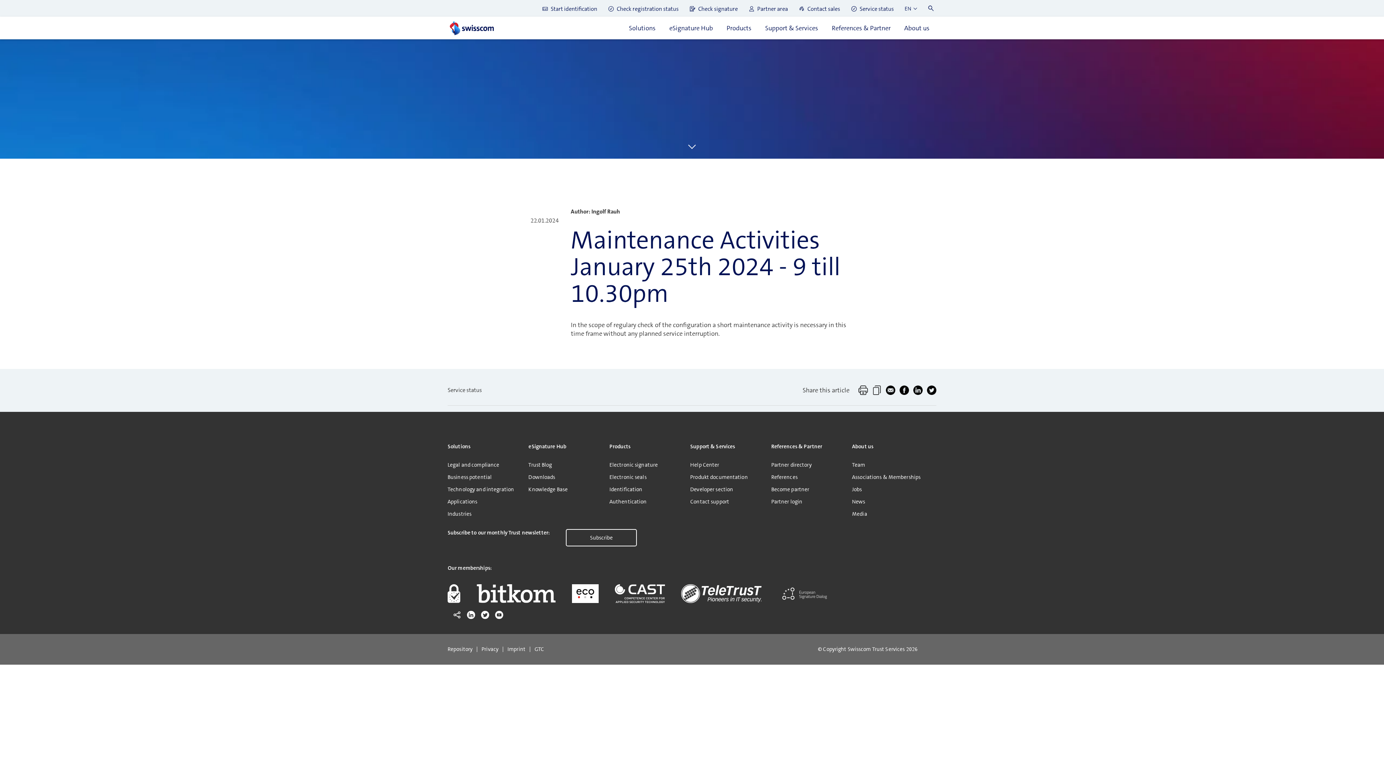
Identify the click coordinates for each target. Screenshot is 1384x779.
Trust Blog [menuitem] (540, 464)
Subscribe (601, 537)
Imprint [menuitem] (516, 649)
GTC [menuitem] (539, 649)
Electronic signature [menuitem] (633, 464)
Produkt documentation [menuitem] (719, 477)
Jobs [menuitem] (857, 489)
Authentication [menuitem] (628, 501)
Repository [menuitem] (460, 649)
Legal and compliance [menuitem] (473, 464)
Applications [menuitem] (462, 501)
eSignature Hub (691, 28)
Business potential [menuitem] (470, 477)
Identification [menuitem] (626, 489)
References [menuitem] (784, 477)
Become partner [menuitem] (790, 489)
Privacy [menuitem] (490, 649)
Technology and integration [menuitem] (481, 489)
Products (739, 28)
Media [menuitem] (859, 514)
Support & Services (791, 28)
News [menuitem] (858, 501)
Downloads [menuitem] (541, 477)
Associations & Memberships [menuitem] (886, 477)
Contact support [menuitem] (709, 501)
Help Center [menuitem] (704, 464)
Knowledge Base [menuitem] (548, 489)
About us (917, 28)
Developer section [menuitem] (711, 489)
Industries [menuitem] (459, 514)
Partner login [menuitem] (787, 501)
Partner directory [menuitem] (791, 464)
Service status (465, 390)
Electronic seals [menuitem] (628, 477)
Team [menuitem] (858, 464)
